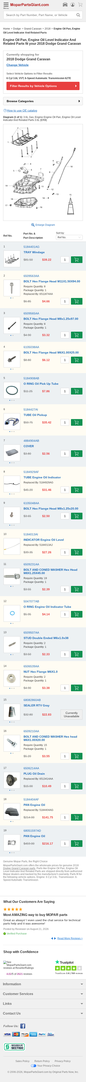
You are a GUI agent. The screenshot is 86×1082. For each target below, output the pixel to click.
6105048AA (31, 503)
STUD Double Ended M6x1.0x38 (46, 638)
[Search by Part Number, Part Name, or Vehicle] (78, 14)
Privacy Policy (63, 1061)
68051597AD (32, 830)
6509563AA (31, 276)
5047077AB (31, 601)
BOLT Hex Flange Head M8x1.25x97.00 (51, 318)
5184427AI (31, 409)
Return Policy (42, 1061)
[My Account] (72, 4)
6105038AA (31, 347)
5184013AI (31, 534)
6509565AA (31, 313)
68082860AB (32, 700)
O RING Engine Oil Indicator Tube (47, 606)
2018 (48, 28)
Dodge (17, 28)
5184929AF (31, 472)
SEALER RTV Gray (36, 705)
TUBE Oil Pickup (35, 415)
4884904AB (31, 440)
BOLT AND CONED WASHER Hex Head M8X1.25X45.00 (50, 571)
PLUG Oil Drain (34, 773)
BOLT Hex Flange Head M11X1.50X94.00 (52, 281)
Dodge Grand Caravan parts (19, 868)
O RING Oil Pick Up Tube (41, 383)
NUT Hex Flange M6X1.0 (41, 671)
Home (6, 28)
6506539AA (31, 666)
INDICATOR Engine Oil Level (44, 539)
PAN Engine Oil (34, 805)
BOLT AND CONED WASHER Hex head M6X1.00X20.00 (50, 738)
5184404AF (31, 799)
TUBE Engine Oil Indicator (42, 477)
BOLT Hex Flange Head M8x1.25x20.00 (51, 508)
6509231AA (31, 564)
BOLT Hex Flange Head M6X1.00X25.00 (51, 352)
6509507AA (31, 632)
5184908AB (31, 378)
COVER (29, 446)
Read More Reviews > (70, 938)
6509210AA (31, 731)
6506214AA (31, 768)
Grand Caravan (33, 28)
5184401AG (31, 246)
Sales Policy (22, 1061)
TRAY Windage (34, 252)
